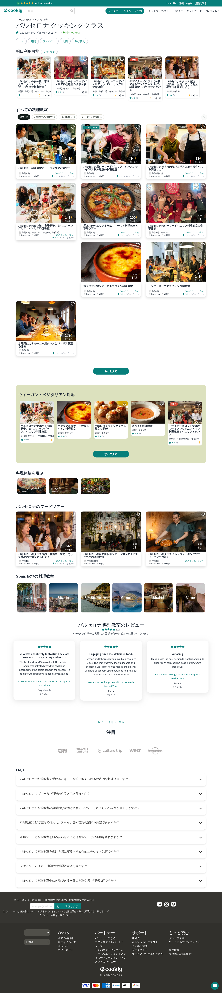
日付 (21, 41)
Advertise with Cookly (180, 953)
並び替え (80, 41)
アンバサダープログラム (109, 949)
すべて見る (111, 454)
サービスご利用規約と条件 (147, 953)
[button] (35, 3)
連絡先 (136, 938)
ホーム (20, 19)
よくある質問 (140, 946)
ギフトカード (194, 10)
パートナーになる (105, 938)
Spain (29, 19)
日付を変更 (49, 51)
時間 (33, 41)
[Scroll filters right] (204, 117)
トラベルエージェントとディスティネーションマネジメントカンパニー (110, 957)
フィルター (49, 41)
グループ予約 (176, 938)
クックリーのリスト (159, 10)
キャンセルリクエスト (145, 942)
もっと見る (111, 371)
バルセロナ (41, 19)
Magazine (63, 946)
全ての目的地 (65, 938)
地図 (65, 41)
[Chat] (215, 986)
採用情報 (174, 949)
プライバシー (140, 949)
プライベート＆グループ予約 (125, 10)
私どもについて (67, 942)
